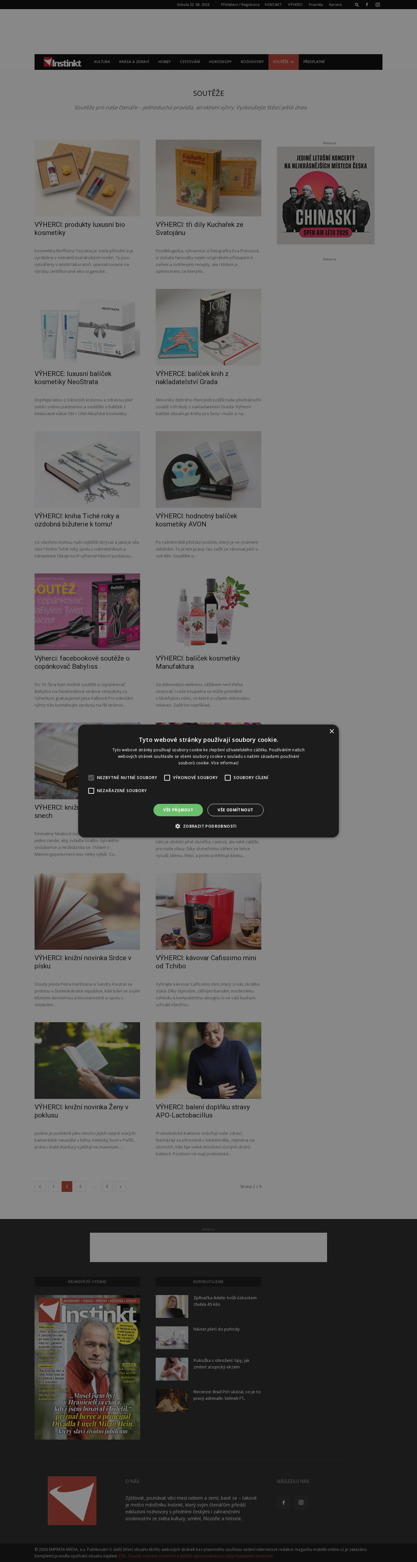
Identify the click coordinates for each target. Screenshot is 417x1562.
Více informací (224, 763)
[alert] (208, 781)
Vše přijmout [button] (178, 810)
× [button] (331, 731)
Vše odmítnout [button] (235, 810)
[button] (208, 826)
